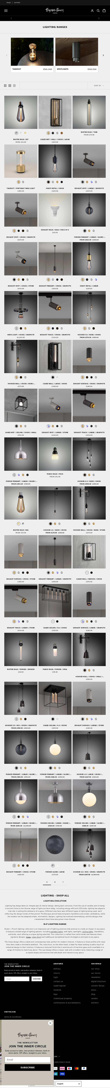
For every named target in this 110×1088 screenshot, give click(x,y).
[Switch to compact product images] (14, 85)
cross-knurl (36, 937)
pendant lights (57, 932)
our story (95, 969)
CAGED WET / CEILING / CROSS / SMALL (20, 432)
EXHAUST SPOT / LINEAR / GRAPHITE (89, 188)
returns (57, 973)
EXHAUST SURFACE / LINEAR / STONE (89, 725)
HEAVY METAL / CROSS (55, 188)
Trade (8, 2)
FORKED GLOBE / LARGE (55, 872)
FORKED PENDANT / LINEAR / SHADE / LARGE (21, 481)
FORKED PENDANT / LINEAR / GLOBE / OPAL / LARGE (55, 774)
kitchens (95, 1003)
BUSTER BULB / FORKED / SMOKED (20, 669)
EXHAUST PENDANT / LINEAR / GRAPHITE (55, 579)
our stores (95, 973)
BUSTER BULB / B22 (21, 530)
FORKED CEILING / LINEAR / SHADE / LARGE (55, 823)
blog (93, 994)
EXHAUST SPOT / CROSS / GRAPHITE (20, 237)
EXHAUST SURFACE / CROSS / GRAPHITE (89, 383)
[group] (32, 55)
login (56, 977)
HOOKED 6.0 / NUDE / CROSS (89, 481)
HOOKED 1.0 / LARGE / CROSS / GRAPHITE (89, 774)
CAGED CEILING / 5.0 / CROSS (55, 628)
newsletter (95, 977)
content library (97, 986)
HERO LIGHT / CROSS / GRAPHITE (20, 335)
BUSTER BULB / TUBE (89, 132)
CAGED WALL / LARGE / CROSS (55, 383)
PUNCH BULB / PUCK (55, 474)
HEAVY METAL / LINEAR (89, 286)
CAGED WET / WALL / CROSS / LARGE (55, 139)
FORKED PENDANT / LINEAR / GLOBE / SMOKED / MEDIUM (89, 237)
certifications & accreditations (67, 1003)
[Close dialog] (104, 1023)
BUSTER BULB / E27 (20, 139)
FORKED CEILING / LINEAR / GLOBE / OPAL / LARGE (89, 823)
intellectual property (63, 998)
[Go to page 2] (63, 882)
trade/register (60, 986)
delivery (57, 969)
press (93, 990)
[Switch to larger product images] (5, 85)
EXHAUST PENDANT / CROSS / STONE (20, 872)
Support (17, 2)
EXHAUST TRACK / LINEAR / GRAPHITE (89, 432)
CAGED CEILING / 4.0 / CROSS (55, 725)
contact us (58, 981)
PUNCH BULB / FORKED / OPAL (55, 669)
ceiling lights (87, 932)
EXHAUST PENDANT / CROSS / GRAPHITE (55, 286)
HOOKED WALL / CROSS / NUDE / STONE (89, 530)
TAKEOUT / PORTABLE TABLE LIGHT (21, 188)
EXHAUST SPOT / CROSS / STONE (21, 286)
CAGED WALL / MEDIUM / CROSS (89, 579)
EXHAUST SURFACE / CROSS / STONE (20, 579)
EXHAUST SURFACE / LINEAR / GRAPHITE (89, 628)
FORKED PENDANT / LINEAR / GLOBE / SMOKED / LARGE (21, 774)
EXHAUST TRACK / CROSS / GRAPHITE (55, 335)
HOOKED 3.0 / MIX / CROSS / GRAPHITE (21, 725)
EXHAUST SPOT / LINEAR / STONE (55, 432)
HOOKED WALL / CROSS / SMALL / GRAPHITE (89, 677)
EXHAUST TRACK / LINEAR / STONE (21, 628)
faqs (55, 994)
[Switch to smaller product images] (10, 85)
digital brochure (98, 981)
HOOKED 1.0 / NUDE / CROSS (55, 530)
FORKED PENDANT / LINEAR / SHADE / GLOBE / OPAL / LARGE (21, 823)
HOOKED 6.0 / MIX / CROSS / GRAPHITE (89, 872)
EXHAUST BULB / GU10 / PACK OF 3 (55, 230)
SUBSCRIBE (37, 979)
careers (94, 998)
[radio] (16, 133)
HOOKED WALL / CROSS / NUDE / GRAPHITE (21, 384)
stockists (57, 990)
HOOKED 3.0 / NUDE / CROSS (89, 335)
